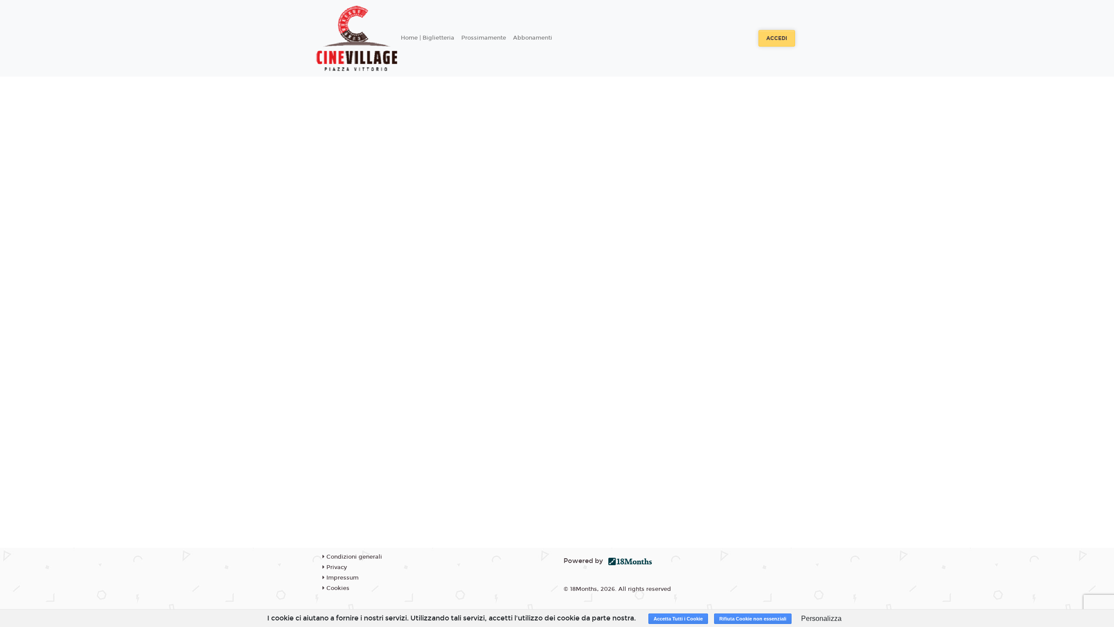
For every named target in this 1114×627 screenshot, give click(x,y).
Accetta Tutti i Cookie (678, 618)
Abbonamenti (532, 37)
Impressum (342, 577)
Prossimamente (483, 37)
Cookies (337, 588)
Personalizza (821, 618)
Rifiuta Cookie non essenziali (752, 618)
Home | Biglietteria (427, 37)
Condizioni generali (353, 556)
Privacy (336, 567)
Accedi (776, 38)
